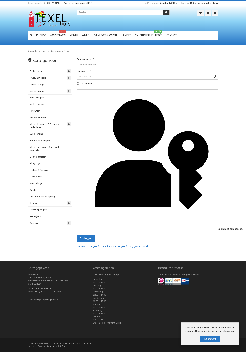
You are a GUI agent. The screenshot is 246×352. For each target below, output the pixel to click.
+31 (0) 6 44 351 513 (45, 292)
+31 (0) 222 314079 (52, 3)
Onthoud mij (86, 83)
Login (215, 3)
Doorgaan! (210, 338)
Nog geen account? (139, 246)
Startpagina (57, 51)
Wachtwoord (84, 71)
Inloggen (87, 238)
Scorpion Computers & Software (53, 346)
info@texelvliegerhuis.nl (47, 300)
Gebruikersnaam (85, 59)
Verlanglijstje (204, 3)
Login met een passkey (217, 229)
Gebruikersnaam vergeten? (114, 246)
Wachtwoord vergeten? (88, 246)
